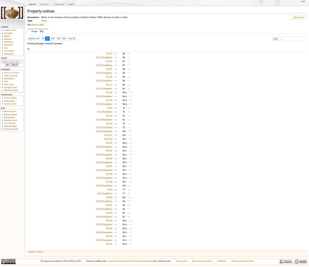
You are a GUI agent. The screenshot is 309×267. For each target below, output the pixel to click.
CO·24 (109, 143)
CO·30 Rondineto (104, 201)
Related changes (10, 114)
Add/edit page (9, 101)
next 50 (71, 38)
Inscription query (10, 87)
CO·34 (109, 221)
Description (33, 17)
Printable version (10, 120)
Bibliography (9, 54)
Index (6, 81)
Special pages (9, 117)
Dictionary (8, 39)
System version (10, 104)
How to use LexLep (11, 73)
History (71, 4)
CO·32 (109, 205)
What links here (10, 111)
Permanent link (10, 123)
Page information (10, 126)
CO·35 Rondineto (104, 232)
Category (31, 252)
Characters (8, 45)
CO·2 (109, 108)
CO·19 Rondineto (104, 104)
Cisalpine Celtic (10, 30)
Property (40, 252)
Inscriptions (8, 33)
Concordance (9, 51)
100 (52, 38)
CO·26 (109, 159)
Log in (303, 1)
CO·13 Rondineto (104, 57)
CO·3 (109, 190)
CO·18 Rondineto (104, 96)
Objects (7, 36)
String (44, 21)
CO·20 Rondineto (104, 120)
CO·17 (109, 85)
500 (64, 38)
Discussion (44, 4)
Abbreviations (9, 78)
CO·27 (109, 166)
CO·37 (109, 244)
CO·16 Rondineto (104, 81)
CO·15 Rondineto (104, 73)
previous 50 (33, 38)
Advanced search (11, 90)
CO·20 (109, 116)
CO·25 (109, 151)
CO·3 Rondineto (104, 194)
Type (29, 21)
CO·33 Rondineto (104, 217)
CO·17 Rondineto (104, 89)
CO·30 (109, 197)
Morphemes (8, 42)
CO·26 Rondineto (104, 162)
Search (4, 58)
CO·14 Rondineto (104, 65)
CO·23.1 (108, 135)
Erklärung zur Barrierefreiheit (242, 261)
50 (47, 38)
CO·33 (109, 213)
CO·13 (109, 54)
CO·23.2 (108, 139)
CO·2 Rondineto (104, 112)
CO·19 (109, 100)
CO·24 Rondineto (104, 147)
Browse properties (11, 129)
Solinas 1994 (38, 25)
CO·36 (109, 236)
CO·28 (109, 174)
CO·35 (109, 228)
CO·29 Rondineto (104, 186)
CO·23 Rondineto (104, 131)
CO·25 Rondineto (104, 155)
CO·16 (109, 77)
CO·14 (109, 61)
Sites (6, 48)
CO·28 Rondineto (104, 178)
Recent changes (10, 98)
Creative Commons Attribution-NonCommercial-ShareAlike (129, 261)
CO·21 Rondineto (104, 127)
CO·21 (109, 124)
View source (59, 4)
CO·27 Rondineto (104, 170)
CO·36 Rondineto (104, 240)
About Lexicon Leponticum (202, 261)
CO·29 (109, 182)
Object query (9, 84)
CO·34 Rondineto (104, 224)
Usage (37, 31)
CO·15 (109, 69)
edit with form (298, 17)
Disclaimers (222, 261)
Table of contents (10, 76)
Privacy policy (181, 261)
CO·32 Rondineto (104, 209)
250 (58, 38)
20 (43, 38)
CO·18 (109, 92)
